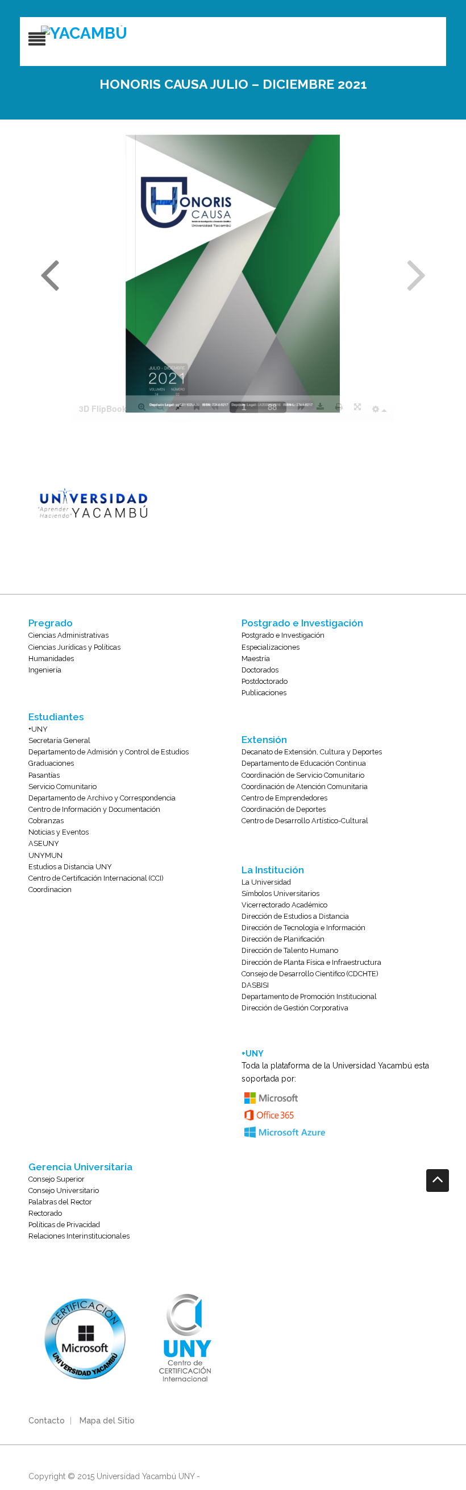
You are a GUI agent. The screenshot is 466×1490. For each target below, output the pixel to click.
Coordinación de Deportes (284, 809)
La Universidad (266, 882)
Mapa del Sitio (107, 1420)
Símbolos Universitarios (280, 893)
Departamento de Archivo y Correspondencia (102, 798)
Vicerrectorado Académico (284, 905)
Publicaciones (264, 692)
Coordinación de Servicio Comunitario (303, 775)
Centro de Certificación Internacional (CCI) (95, 878)
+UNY (38, 729)
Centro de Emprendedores (284, 798)
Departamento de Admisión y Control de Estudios (108, 752)
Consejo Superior (56, 1179)
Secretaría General (59, 740)
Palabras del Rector (60, 1202)
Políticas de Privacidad (64, 1224)
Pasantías (44, 775)
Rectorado (45, 1213)
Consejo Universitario (63, 1190)
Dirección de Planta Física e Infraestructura (311, 962)
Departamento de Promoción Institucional (309, 996)
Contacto (46, 1420)
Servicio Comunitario (62, 786)
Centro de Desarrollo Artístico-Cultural (305, 820)
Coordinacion (50, 889)
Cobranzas (46, 820)
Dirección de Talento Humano (290, 950)
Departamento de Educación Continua (304, 763)
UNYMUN (45, 855)
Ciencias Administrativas (68, 635)
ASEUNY (43, 843)
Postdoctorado (265, 681)
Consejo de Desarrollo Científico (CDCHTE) (310, 973)
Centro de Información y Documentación (94, 809)
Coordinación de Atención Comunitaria (305, 786)
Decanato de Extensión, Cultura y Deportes (312, 752)
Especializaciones (270, 647)
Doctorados (260, 670)
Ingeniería (44, 670)
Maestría (256, 658)
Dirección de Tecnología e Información (303, 927)
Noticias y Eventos (58, 832)
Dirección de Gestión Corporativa (295, 1008)
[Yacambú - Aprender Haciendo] (245, 34)
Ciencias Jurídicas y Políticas (74, 647)
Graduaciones (51, 763)
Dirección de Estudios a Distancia (295, 916)
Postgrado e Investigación (283, 635)
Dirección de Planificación (283, 939)
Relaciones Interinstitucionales (79, 1236)
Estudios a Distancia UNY (70, 866)
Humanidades (51, 658)
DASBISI (255, 985)
